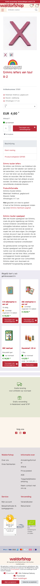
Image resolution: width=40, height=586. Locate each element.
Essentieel (10, 573)
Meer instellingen (20, 578)
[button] (2, 10)
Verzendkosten (27, 502)
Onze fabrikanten (8, 464)
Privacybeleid (26, 471)
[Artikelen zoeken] (36, 10)
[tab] (20, 143)
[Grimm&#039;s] (12, 64)
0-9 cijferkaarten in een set (9, 303)
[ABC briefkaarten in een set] (29, 290)
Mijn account (7, 502)
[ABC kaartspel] (10, 337)
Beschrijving (10, 144)
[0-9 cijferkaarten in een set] (10, 290)
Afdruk (23, 467)
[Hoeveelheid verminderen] (9, 129)
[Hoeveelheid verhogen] (9, 126)
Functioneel (21, 576)
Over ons (5, 460)
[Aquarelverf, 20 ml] (29, 337)
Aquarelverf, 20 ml (29, 348)
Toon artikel (29, 365)
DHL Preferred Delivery (27, 573)
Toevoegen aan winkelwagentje (24, 128)
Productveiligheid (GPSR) (15, 157)
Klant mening (10, 150)
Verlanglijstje (9, 134)
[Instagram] (20, 432)
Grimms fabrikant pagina (20, 208)
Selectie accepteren (30, 582)
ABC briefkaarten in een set (29, 303)
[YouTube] (24, 432)
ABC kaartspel (7, 348)
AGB (22, 475)
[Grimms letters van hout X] (5, 55)
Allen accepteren (10, 582)
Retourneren (26, 506)
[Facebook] (16, 432)
